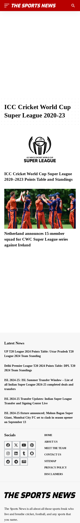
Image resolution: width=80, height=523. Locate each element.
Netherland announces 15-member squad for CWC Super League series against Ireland (36, 239)
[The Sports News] (34, 5)
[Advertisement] (40, 54)
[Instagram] (8, 453)
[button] (8, 5)
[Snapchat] (32, 453)
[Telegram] (16, 461)
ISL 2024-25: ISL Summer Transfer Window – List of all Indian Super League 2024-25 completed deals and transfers (38, 385)
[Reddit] (8, 461)
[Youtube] (24, 445)
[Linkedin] (16, 453)
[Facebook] (8, 445)
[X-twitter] (16, 445)
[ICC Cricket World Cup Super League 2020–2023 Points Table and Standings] (40, 149)
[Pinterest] (32, 445)
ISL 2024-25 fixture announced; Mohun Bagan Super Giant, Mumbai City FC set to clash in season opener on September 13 (38, 418)
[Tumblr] (24, 453)
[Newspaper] (24, 461)
